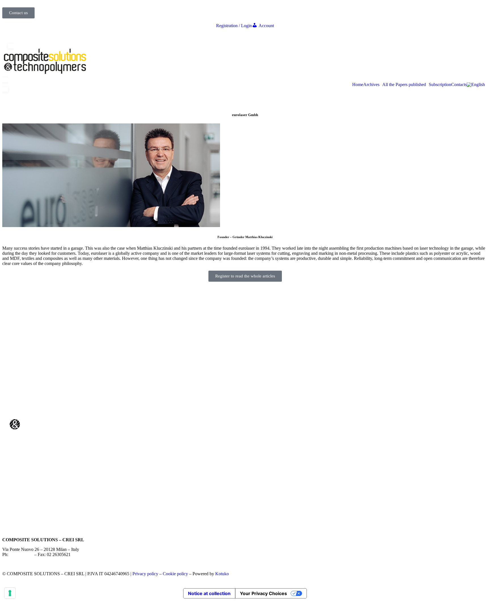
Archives (371, 84)
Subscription (440, 84)
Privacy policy (145, 573)
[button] (372, 84)
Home (357, 84)
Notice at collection (209, 593)
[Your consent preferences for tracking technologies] (10, 593)
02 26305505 (21, 554)
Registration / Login (234, 25)
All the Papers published (404, 84)
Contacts (459, 84)
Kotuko (222, 573)
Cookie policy (175, 573)
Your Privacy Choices (263, 593)
